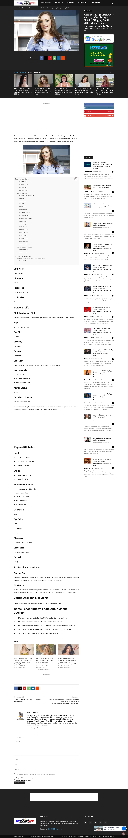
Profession (25, 187)
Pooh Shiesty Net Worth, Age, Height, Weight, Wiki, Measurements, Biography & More (102, 310)
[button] (112, 3)
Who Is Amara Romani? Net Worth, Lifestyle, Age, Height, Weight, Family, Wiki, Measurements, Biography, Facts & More (64, 702)
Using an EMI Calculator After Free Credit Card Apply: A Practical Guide (102, 206)
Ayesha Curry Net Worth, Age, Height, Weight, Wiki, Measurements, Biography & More (102, 374)
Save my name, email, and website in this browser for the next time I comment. (35, 774)
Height (24, 221)
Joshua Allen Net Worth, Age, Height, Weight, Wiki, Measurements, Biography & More (102, 441)
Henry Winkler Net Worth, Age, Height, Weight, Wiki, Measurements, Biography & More (102, 418)
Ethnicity (24, 204)
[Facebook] (41, 58)
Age (23, 198)
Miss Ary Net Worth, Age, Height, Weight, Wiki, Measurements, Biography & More (23, 91)
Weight (25, 224)
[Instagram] (90, 822)
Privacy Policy (97, 836)
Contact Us (72, 836)
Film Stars (82, 3)
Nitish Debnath (89, 28)
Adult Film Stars (23, 8)
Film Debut (25, 252)
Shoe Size (25, 238)
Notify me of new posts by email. (23, 780)
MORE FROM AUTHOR (34, 72)
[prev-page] (110, 72)
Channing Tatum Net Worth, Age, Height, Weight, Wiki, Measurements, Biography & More (103, 353)
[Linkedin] (59, 58)
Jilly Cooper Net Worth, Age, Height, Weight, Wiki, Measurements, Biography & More (102, 332)
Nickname (25, 184)
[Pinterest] (50, 58)
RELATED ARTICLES (20, 72)
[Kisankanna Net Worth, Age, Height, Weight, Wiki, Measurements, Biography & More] (105, 80)
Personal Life (23, 193)
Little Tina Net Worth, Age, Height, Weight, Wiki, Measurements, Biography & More (84, 91)
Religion (24, 206)
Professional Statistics (26, 247)
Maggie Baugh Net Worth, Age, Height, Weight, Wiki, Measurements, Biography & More (102, 462)
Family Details (26, 212)
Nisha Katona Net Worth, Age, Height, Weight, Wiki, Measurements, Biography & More (102, 397)
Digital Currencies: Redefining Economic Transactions (27, 701)
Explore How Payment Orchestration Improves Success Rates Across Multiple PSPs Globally (103, 165)
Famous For (25, 249)
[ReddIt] (63, 58)
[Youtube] (105, 822)
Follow (110, 108)
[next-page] (113, 72)
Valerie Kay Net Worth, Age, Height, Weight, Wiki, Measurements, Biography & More (64, 91)
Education (24, 209)
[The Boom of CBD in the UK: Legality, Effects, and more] (87, 187)
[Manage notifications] (123, 833)
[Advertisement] (46, 119)
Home (15, 8)
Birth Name (25, 181)
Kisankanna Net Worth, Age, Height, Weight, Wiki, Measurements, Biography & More (104, 91)
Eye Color (25, 232)
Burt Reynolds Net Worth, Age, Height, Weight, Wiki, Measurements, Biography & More (102, 247)
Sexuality (25, 244)
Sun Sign (24, 201)
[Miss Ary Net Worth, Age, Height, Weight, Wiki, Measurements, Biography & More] (23, 80)
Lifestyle (59, 3)
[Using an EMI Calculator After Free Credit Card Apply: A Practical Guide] (87, 205)
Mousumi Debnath (89, 232)
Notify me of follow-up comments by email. (26, 778)
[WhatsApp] (54, 58)
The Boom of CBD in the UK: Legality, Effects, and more (102, 186)
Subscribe (110, 115)
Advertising (95, 3)
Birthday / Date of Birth (28, 195)
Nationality (25, 190)
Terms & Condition (108, 836)
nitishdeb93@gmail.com (55, 829)
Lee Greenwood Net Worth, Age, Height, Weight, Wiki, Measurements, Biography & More (103, 226)
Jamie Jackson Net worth (23, 256)
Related (24, 260)
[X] (46, 58)
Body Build (25, 229)
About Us (64, 836)
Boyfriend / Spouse (27, 218)
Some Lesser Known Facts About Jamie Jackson (32, 258)
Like (112, 104)
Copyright (81, 836)
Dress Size (25, 241)
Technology (46, 3)
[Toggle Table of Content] (75, 179)
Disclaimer (88, 836)
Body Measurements (28, 227)
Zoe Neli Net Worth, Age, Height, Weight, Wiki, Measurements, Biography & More (43, 91)
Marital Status (25, 215)
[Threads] (38, 728)
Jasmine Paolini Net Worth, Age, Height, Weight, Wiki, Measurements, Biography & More (103, 268)
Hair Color (25, 235)
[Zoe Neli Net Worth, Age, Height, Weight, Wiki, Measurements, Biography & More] (43, 80)
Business (70, 3)
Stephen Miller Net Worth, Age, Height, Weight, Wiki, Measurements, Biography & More (103, 289)
